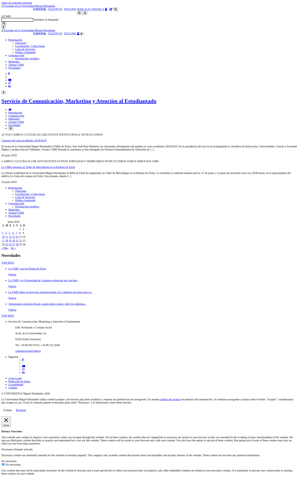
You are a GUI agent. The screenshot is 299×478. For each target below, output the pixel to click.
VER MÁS (7, 262)
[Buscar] (3, 23)
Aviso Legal (15, 378)
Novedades (14, 67)
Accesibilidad (15, 384)
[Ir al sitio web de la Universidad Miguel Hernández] (28, 5)
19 (10, 240)
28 (17, 244)
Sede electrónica (90, 9)
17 (3, 240)
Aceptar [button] (7, 410)
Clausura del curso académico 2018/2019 (23, 140)
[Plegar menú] (81, 34)
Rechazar (21, 410)
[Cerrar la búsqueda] (3, 27)
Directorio (20, 43)
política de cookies (170, 399)
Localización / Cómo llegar (30, 46)
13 (13, 236)
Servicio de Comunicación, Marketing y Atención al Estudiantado (78, 101)
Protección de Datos (19, 381)
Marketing (14, 61)
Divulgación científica (27, 58)
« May (4, 248)
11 (6, 236)
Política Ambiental (25, 52)
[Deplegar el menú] (10, 128)
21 (17, 240)
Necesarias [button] (7, 449)
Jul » (13, 248)
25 (6, 244)
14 (17, 236)
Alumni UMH (16, 64)
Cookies (12, 387)
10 (3, 236)
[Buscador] (115, 9)
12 (10, 236)
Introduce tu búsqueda (46, 19)
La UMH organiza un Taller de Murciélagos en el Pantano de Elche (38, 167)
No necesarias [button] (9, 461)
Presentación (15, 39)
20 (13, 240)
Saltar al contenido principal (16, 2)
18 (6, 240)
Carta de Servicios (25, 49)
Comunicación (16, 55)
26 (10, 244)
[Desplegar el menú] (85, 13)
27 (13, 244)
